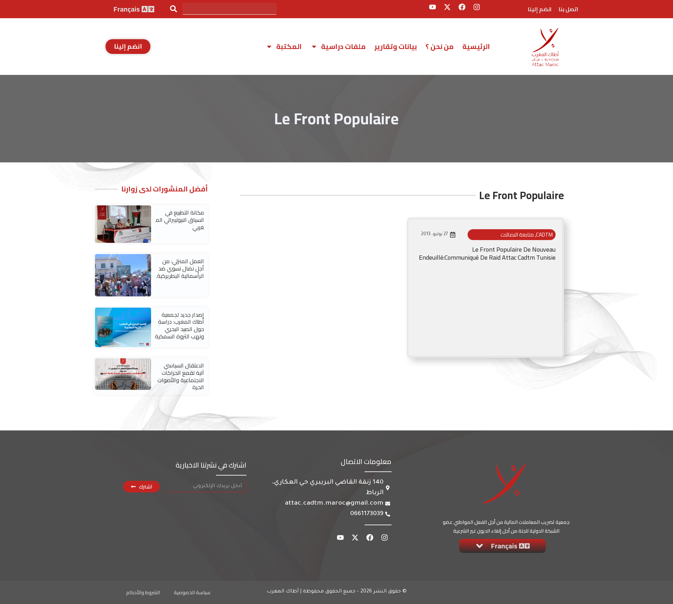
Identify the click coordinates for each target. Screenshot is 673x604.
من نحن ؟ (440, 46)
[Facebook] (462, 7)
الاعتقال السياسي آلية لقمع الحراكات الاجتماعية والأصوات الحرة (180, 376)
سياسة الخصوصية (192, 592)
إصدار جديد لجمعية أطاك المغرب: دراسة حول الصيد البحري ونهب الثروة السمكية (179, 325)
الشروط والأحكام (143, 592)
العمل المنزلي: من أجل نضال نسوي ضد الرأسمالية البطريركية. (180, 268)
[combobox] (230, 9)
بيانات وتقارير (395, 46)
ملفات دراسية (343, 46)
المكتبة (289, 46)
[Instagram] (477, 7)
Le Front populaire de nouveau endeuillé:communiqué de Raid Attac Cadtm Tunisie (487, 253)
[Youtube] (433, 7)
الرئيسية (476, 46)
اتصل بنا (568, 9)
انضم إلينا (540, 9)
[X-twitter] (447, 7)
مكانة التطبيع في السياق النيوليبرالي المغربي (180, 219)
